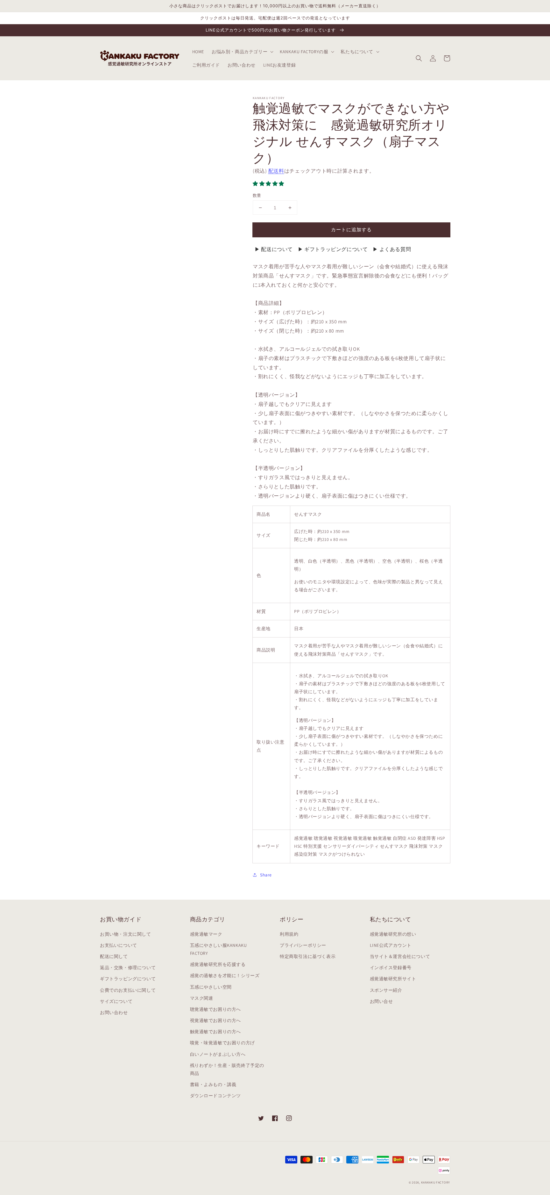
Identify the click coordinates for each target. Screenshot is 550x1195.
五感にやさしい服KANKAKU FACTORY (218, 949)
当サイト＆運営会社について (400, 956)
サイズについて (116, 1001)
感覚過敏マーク (206, 934)
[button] (269, 183)
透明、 (301, 561)
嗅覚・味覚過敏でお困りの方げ (222, 1043)
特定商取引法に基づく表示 (307, 956)
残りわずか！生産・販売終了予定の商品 (227, 1069)
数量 (257, 195)
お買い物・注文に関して (125, 934)
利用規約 (289, 934)
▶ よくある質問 (391, 249)
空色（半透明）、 (401, 561)
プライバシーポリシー (303, 945)
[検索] (419, 58)
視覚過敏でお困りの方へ (215, 1020)
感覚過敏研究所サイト (393, 979)
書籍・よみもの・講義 (213, 1084)
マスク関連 (201, 998)
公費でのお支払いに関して (128, 990)
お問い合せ (381, 1001)
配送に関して (114, 956)
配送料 (276, 171)
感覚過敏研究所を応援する (218, 964)
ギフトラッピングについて (128, 979)
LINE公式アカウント (391, 945)
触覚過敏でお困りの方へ (215, 1031)
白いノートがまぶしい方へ (218, 1054)
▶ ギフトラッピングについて (333, 249)
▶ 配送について (274, 249)
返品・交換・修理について (128, 967)
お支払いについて (118, 945)
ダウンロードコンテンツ (215, 1095)
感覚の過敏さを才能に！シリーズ (225, 975)
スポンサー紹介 (386, 990)
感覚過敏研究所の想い (393, 934)
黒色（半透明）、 (364, 561)
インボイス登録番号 (391, 967)
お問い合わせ (114, 1012)
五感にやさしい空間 (211, 987)
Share (266, 875)
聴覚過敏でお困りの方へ (215, 1009)
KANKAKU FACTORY (435, 1182)
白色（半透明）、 (326, 561)
